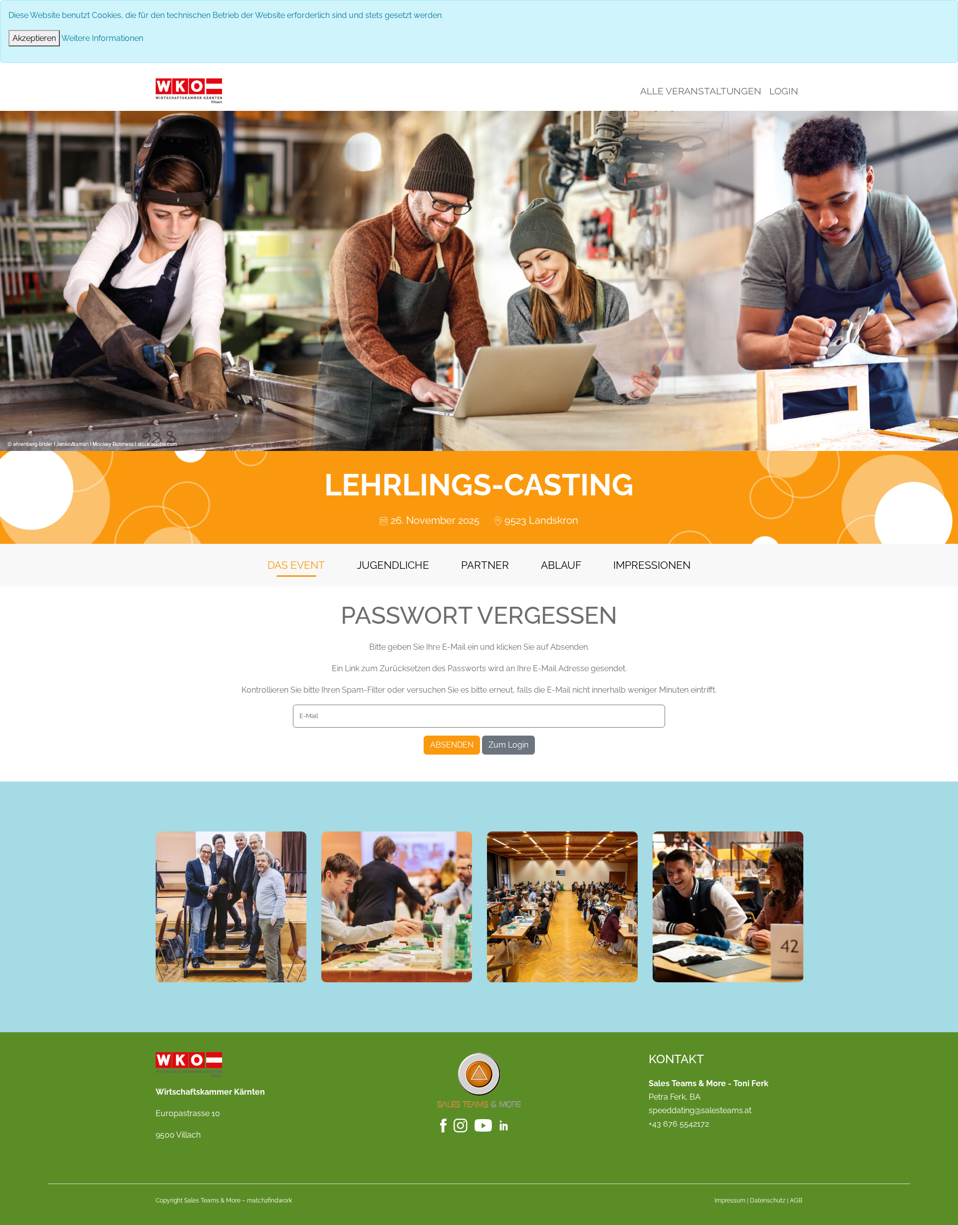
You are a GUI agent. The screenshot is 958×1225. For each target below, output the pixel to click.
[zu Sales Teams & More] (479, 1079)
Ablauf (561, 565)
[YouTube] (484, 1125)
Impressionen (652, 565)
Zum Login (508, 745)
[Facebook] (444, 1125)
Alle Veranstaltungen (700, 90)
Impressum (730, 1200)
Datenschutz (767, 1200)
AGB (796, 1200)
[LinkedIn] (508, 1125)
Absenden (452, 745)
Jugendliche (393, 565)
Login (783, 90)
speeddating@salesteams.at (700, 1110)
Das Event (296, 565)
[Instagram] (462, 1125)
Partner (485, 565)
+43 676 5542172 (679, 1124)
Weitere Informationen (102, 38)
